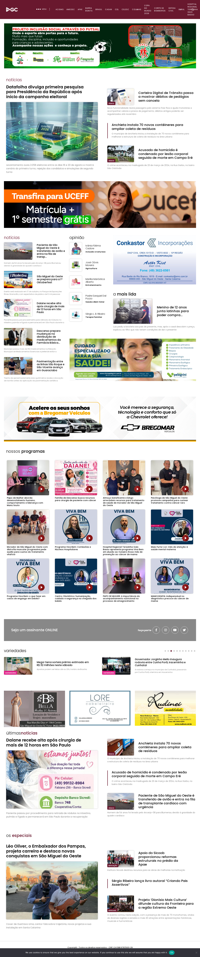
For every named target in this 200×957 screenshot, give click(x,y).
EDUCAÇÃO (112, 866)
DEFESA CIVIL (172, 9)
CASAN (108, 9)
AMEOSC (70, 9)
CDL (117, 9)
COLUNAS (136, 9)
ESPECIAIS (112, 910)
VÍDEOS (111, 103)
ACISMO (60, 9)
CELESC (125, 9)
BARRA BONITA (89, 9)
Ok (171, 952)
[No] (196, 952)
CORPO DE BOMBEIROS (160, 9)
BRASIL (98, 9)
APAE (80, 9)
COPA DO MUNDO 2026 (147, 9)
